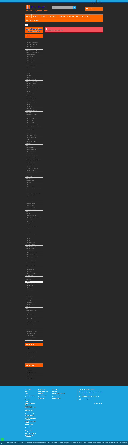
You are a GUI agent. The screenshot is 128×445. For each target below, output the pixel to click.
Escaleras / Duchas (31, 263)
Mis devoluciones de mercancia (58, 393)
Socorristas (29, 197)
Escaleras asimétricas (31, 98)
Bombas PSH (30, 296)
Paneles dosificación (31, 162)
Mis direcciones (55, 396)
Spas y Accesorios (31, 186)
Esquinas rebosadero (31, 83)
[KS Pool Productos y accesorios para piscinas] (37, 8)
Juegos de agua (30, 205)
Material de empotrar (31, 267)
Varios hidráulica (30, 335)
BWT (28, 354)
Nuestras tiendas (30, 378)
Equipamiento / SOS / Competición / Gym (33, 189)
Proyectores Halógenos (31, 118)
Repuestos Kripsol (32, 20)
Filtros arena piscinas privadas (33, 50)
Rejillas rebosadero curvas (32, 81)
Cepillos (28, 145)
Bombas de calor (30, 176)
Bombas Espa (30, 294)
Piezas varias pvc (30, 221)
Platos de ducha (30, 108)
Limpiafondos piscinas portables (33, 141)
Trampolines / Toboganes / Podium (34, 192)
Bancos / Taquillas (31, 248)
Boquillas (29, 75)
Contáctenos (99, 1)
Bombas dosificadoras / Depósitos (34, 159)
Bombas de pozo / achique (31, 329)
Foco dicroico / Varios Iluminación (33, 124)
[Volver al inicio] (26, 25)
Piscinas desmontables (31, 209)
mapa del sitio (99, 3)
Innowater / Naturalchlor (32, 310)
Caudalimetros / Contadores (32, 168)
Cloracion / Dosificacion (32, 260)
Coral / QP (29, 300)
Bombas (35, 16)
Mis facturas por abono (56, 395)
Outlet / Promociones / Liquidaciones (31, 338)
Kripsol (28, 213)
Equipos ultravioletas (31, 170)
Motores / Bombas (31, 318)
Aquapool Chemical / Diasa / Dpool (34, 348)
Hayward (29, 306)
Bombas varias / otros (31, 46)
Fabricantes (30, 344)
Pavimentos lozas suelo (32, 246)
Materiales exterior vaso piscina (32, 89)
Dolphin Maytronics (31, 304)
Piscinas (29, 211)
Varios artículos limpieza (32, 151)
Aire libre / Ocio (29, 201)
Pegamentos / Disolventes (32, 225)
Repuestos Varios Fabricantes (32, 291)
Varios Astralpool (30, 289)
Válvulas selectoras (31, 60)
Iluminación (52, 16)
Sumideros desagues (31, 244)
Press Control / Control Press (33, 320)
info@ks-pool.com (87, 398)
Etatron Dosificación (31, 360)
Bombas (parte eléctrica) (32, 254)
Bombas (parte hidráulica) (32, 252)
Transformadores (30, 129)
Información (30, 365)
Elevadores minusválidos (32, 110)
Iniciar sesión (93, 1)
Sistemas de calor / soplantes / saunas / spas (32, 173)
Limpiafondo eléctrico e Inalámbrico (31, 138)
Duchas (28, 104)
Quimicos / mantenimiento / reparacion (32, 231)
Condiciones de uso (31, 372)
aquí (69, 443)
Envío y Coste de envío (32, 368)
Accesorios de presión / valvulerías (33, 219)
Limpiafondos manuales (32, 133)
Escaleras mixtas (30, 95)
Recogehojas (29, 143)
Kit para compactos (31, 62)
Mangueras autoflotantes (32, 149)
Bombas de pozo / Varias (32, 331)
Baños (28, 240)
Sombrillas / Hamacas (31, 207)
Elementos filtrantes (31, 67)
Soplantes (29, 182)
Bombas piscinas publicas (32, 44)
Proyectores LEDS (31, 122)
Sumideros (29, 73)
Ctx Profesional (30, 358)
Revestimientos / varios (32, 114)
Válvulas (29, 223)
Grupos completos (30, 327)
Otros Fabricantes (30, 314)
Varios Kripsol (30, 275)
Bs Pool (28, 308)
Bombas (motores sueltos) (32, 256)
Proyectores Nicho (31, 120)
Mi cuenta (55, 389)
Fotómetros (29, 166)
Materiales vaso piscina (31, 69)
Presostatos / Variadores (32, 325)
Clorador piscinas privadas (32, 155)
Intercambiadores (30, 180)
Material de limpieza (31, 265)
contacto (94, 3)
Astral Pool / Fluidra (31, 350)
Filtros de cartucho (31, 54)
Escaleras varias (30, 100)
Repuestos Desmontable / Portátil (33, 217)
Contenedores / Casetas (32, 64)
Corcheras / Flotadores (31, 194)
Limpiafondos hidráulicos (32, 135)
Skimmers (29, 71)
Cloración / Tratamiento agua (77, 16)
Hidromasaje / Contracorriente (33, 87)
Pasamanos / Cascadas (32, 102)
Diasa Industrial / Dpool (31, 302)
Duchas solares (30, 106)
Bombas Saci (30, 298)
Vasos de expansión (31, 322)
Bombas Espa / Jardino (32, 352)
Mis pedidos (54, 391)
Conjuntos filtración (31, 58)
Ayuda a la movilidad (31, 242)
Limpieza (62, 16)
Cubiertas (29, 112)
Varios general (30, 228)
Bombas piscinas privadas (32, 42)
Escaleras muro (30, 91)
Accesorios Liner (30, 77)
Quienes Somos (30, 376)
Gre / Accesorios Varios (32, 215)
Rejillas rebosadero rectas (32, 79)
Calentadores (29, 178)
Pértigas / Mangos (30, 147)
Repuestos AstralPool (30, 277)
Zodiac (28, 312)
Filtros (43, 16)
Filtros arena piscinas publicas (33, 52)
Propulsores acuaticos (31, 203)
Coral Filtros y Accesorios (32, 356)
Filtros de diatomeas (31, 56)
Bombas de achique (31, 333)
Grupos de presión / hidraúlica (32, 316)
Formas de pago (30, 374)
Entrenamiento (30, 199)
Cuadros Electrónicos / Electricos (33, 126)
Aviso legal (29, 370)
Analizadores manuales (31, 164)
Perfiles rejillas (30, 85)
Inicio (28, 16)
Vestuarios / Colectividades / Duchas (32, 235)
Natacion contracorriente (32, 273)
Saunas (28, 184)
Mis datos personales (56, 398)
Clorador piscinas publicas (32, 157)
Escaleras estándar (31, 93)
